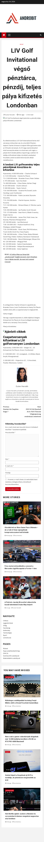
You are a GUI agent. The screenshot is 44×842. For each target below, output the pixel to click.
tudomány (6, 630)
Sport (22, 44)
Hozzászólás (10, 432)
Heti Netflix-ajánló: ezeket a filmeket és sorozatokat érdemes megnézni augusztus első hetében (22, 816)
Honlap (7, 473)
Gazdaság (6, 628)
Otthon (5, 621)
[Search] (40, 35)
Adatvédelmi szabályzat (11, 658)
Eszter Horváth (10, 115)
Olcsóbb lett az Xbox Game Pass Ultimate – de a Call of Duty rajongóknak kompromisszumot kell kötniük (21, 530)
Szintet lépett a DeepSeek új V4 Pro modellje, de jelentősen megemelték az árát (20, 777)
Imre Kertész (18, 535)
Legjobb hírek (8, 623)
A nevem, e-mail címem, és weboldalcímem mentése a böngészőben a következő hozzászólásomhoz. (21, 481)
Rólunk (5, 648)
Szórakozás (10, 677)
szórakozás (7, 638)
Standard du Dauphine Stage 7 (10, 409)
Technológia (7, 633)
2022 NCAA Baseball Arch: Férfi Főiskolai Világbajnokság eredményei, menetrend (33, 411)
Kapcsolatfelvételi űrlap (11, 651)
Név (7, 459)
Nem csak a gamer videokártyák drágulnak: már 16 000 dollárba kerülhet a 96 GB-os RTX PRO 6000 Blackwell (22, 739)
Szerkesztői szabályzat (11, 656)
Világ (5, 625)
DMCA (5, 653)
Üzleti (8, 752)
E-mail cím (9, 466)
